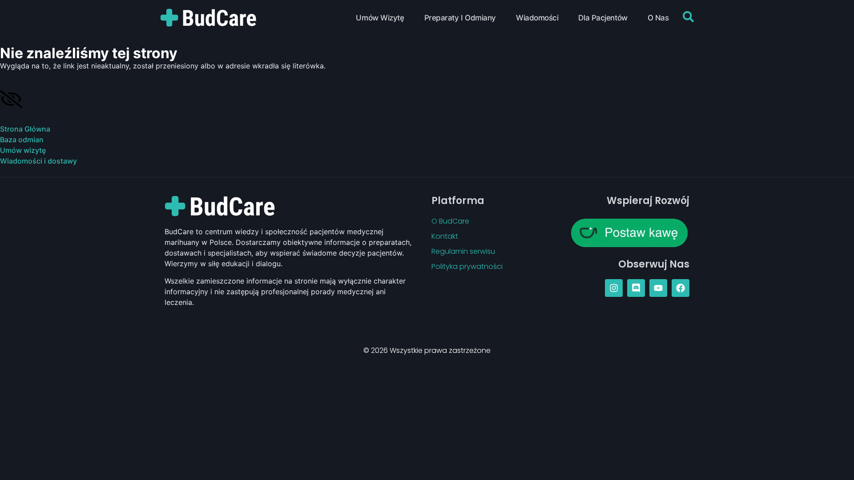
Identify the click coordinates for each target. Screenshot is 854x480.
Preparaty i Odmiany (460, 17)
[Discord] (636, 288)
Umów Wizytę (380, 17)
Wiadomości (537, 17)
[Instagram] (614, 288)
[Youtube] (658, 288)
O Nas (658, 17)
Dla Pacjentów (602, 17)
